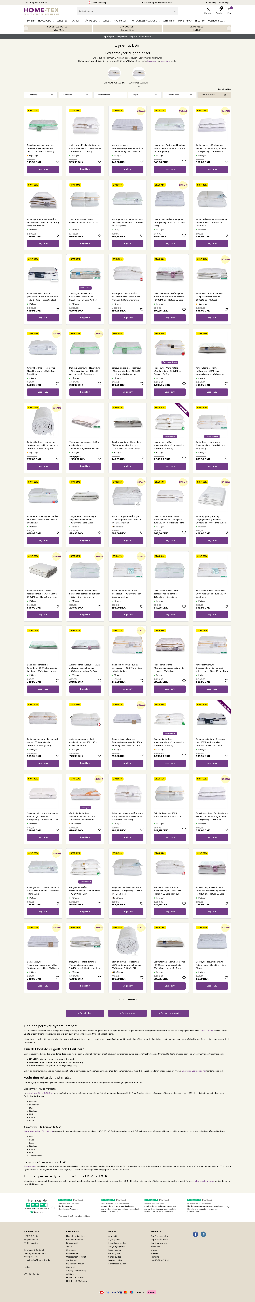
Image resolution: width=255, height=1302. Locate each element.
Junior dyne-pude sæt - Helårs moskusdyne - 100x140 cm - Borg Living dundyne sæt (43, 222)
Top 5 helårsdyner (159, 1239)
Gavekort (70, 1267)
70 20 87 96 (38, 1250)
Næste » (132, 999)
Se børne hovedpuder (171, 1013)
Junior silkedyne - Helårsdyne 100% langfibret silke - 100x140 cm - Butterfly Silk (127, 519)
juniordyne (165, 61)
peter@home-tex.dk (40, 1260)
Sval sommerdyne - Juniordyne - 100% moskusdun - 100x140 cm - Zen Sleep (212, 593)
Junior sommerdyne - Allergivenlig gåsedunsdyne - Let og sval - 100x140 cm (169, 668)
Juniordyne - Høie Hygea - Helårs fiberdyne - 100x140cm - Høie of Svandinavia (42, 519)
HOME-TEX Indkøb (75, 1277)
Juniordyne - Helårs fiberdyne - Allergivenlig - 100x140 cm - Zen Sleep (169, 222)
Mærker (154, 1253)
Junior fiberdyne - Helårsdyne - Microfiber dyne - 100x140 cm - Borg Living (41, 371)
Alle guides (113, 1236)
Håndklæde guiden (117, 1263)
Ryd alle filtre (224, 89)
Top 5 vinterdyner (159, 1243)
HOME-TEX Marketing (76, 1281)
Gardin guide (114, 1253)
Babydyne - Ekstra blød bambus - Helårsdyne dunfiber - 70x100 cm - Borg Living (43, 890)
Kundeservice (72, 1253)
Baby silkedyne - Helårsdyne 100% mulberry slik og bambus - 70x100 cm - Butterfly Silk (127, 965)
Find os (27, 1267)
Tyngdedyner (30, 1166)
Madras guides (115, 1260)
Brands (154, 1250)
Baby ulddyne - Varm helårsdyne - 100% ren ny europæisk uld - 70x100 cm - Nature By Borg (169, 965)
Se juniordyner (128, 1013)
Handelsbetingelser (75, 1236)
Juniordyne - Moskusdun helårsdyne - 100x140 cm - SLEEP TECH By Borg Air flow (83, 296)
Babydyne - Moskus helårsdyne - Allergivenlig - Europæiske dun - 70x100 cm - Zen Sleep (127, 816)
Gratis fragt (71, 1260)
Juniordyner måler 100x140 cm (38, 1131)
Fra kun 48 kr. (58, 28)
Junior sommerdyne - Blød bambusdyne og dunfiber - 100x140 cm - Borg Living (166, 593)
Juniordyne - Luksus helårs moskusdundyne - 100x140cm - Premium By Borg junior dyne (126, 296)
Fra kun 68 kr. (127, 28)
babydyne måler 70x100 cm (40, 1093)
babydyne (151, 61)
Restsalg (155, 1256)
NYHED (197, 28)
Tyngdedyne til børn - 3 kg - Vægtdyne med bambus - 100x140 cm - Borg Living (82, 519)
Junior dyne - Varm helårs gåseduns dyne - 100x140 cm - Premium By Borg (168, 371)
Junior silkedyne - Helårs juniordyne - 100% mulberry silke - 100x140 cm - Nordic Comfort (42, 296)
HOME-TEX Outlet (160, 1260)
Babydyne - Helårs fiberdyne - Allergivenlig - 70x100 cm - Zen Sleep (211, 965)
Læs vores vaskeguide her (194, 1070)
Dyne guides (114, 1239)
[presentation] (26, 28)
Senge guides (114, 1256)
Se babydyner (86, 1013)
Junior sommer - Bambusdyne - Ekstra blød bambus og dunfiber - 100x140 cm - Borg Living (84, 593)
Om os (69, 1246)
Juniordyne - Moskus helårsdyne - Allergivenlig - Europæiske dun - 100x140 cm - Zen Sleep (85, 148)
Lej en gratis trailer (75, 1263)
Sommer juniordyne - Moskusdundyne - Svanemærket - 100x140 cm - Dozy (169, 742)
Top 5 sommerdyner (160, 1236)
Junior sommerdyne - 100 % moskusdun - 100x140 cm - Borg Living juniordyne (127, 668)
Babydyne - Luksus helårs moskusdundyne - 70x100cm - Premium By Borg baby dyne (168, 890)
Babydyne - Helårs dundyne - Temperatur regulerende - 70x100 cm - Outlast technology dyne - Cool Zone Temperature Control (84, 968)
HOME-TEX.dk (206, 1030)
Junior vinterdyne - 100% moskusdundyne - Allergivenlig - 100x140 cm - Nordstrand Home (42, 593)
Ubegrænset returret (76, 1256)
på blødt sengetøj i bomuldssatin (127, 36)
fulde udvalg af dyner (204, 1181)
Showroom (71, 1250)
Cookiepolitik (72, 1243)
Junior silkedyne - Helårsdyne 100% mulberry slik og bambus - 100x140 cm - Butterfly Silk (42, 445)
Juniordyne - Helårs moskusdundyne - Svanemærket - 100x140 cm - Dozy (169, 445)
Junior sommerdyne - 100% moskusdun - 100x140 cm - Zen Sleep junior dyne (126, 593)
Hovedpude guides (117, 1243)
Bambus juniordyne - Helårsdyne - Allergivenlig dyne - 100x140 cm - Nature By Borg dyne (84, 371)
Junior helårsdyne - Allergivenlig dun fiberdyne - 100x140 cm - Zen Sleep (211, 222)
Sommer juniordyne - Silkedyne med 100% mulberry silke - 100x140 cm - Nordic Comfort (211, 742)
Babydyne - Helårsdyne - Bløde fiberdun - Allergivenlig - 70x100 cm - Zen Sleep (127, 890)
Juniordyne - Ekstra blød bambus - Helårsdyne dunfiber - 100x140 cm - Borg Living (169, 148)
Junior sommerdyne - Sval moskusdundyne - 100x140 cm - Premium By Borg (84, 742)
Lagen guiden (114, 1250)
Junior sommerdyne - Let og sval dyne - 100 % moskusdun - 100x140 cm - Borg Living (42, 742)
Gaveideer (155, 1246)
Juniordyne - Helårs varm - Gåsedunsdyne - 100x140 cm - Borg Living (210, 445)
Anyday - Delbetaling (76, 1270)
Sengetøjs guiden (116, 1246)
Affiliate (70, 1274)
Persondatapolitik (74, 1239)
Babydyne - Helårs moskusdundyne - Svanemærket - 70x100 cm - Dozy (84, 890)
